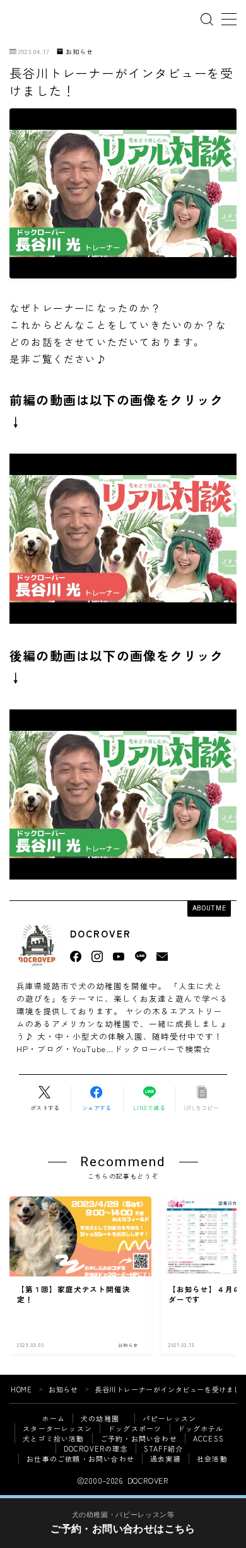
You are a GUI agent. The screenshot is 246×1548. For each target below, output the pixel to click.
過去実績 (165, 1458)
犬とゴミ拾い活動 (54, 1438)
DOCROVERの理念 (96, 1448)
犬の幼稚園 (104, 1418)
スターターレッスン (57, 1428)
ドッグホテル (201, 1428)
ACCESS (208, 1438)
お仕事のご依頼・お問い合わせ (80, 1458)
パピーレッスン (169, 1418)
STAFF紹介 (163, 1448)
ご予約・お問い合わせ (138, 1438)
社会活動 (212, 1458)
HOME (21, 1389)
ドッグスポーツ (134, 1428)
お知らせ (79, 52)
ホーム (53, 1418)
